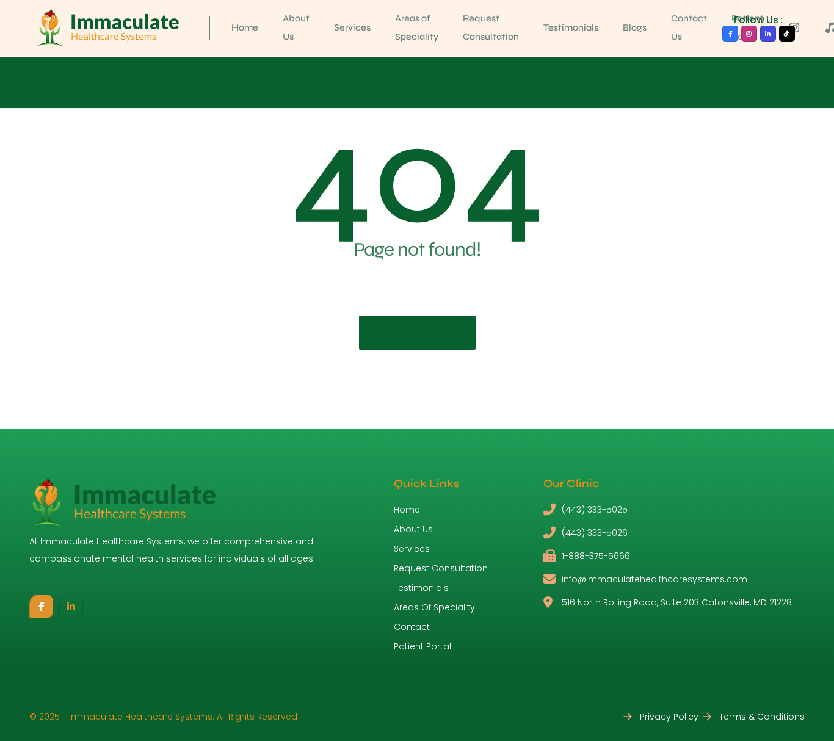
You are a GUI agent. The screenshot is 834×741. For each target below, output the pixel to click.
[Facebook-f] (730, 34)
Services (352, 27)
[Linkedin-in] (768, 34)
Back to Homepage (417, 332)
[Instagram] (749, 34)
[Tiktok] (787, 34)
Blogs (635, 27)
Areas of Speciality (416, 28)
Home (244, 27)
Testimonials (570, 27)
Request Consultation (491, 28)
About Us (296, 28)
